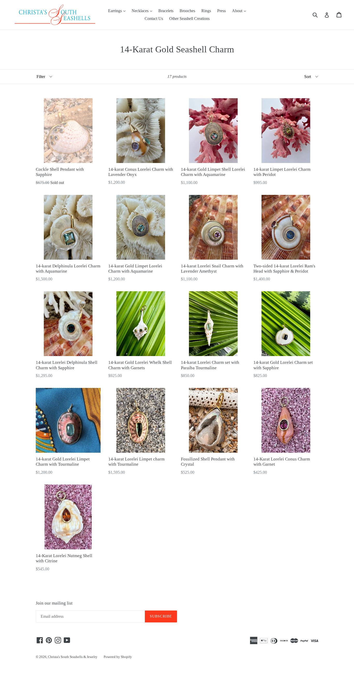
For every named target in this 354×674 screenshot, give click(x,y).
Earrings (118, 10)
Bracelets (165, 11)
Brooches (187, 11)
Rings (206, 11)
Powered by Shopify (118, 657)
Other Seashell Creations (189, 18)
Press (221, 11)
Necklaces (143, 10)
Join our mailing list (54, 603)
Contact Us (154, 18)
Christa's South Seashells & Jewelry (72, 657)
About (240, 10)
